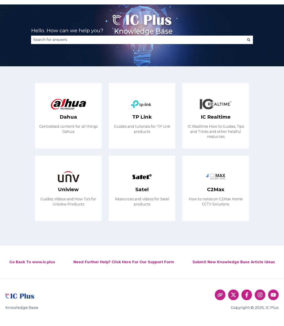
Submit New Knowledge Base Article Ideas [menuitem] (234, 262)
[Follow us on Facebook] (246, 295)
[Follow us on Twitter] (233, 295)
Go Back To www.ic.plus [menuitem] (32, 262)
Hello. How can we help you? (67, 30)
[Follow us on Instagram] (260, 295)
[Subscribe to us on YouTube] (273, 295)
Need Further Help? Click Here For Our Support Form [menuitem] (123, 262)
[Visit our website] (220, 295)
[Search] (249, 40)
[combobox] (138, 40)
